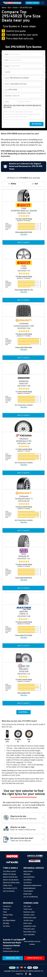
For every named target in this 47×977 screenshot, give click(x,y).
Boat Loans (28, 923)
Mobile (7, 66)
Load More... (23, 712)
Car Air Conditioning (31, 897)
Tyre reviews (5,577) (10, 888)
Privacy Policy (8, 915)
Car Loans (27, 906)
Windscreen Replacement (32, 885)
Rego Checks (28, 871)
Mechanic (27, 874)
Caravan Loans (29, 915)
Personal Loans (29, 929)
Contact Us (7, 906)
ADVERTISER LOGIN (12, 958)
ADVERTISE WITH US (34, 958)
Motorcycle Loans (30, 918)
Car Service (27, 883)
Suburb (7, 72)
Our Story (6, 926)
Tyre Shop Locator (9, 871)
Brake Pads (28, 894)
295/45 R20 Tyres (26, 7)
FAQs (5, 912)
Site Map (6, 923)
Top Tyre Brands (8, 891)
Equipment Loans (30, 926)
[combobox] (26, 78)
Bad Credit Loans (30, 932)
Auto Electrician (29, 877)
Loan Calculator (29, 934)
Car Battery (28, 880)
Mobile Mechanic (29, 888)
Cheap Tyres (7, 885)
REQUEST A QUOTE (32, 3)
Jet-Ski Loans (28, 920)
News (5, 918)
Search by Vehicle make (11, 883)
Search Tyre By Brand (10, 880)
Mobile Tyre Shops (9, 874)
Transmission (28, 891)
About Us (6, 909)
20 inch (15, 7)
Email (7, 60)
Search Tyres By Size (10, 877)
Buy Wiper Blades (9, 920)
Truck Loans (28, 909)
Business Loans (29, 912)
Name (7, 54)
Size (9, 7)
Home (4, 7)
